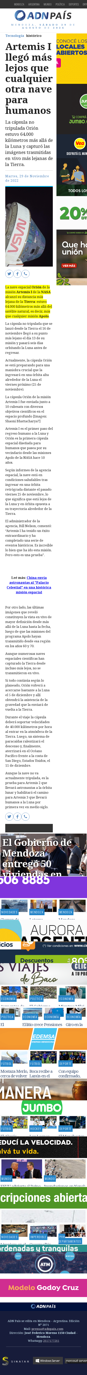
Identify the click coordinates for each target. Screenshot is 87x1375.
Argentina (34, 4)
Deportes (74, 4)
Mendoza (19, 4)
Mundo (48, 4)
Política (60, 4)
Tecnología (14, 35)
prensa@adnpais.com (47, 1329)
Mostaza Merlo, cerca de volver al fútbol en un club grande (14, 1078)
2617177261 (51, 1341)
